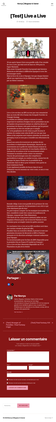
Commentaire (11, 350)
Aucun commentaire (34, 21)
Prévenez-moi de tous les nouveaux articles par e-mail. (22, 383)
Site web (9, 372)
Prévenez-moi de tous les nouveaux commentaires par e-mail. (24, 379)
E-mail (31, 365)
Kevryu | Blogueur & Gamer (28, 4)
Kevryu (22, 21)
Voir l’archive (18, 312)
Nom (8, 365)
